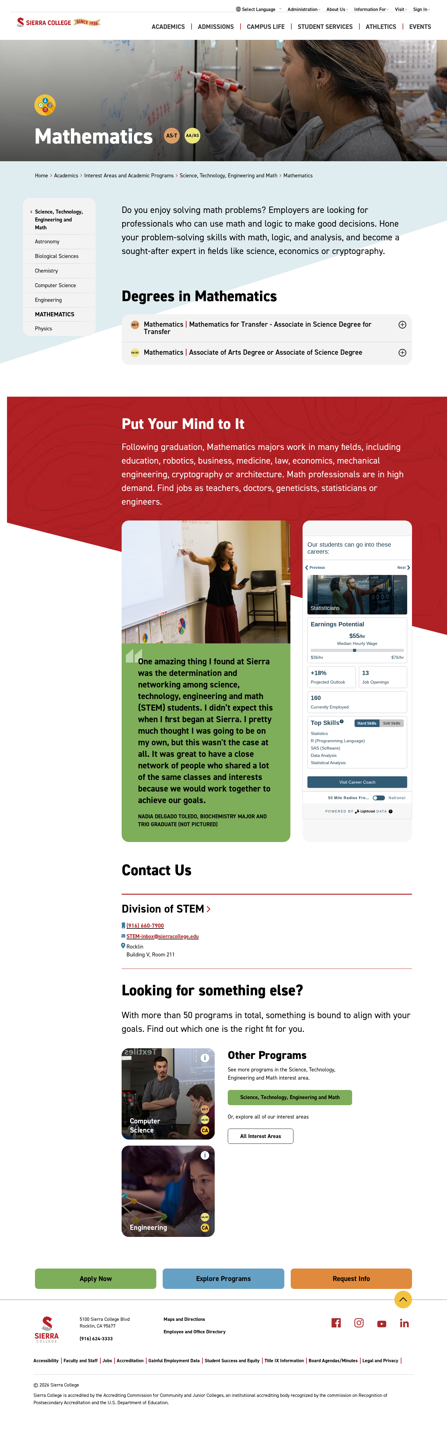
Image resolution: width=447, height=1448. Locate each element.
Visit (399, 9)
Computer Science (55, 285)
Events (420, 27)
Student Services (325, 27)
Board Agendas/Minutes (333, 1360)
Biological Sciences (56, 256)
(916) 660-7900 (145, 925)
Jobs (107, 1360)
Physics (43, 328)
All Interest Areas (260, 1136)
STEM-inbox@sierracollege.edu (162, 936)
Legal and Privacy (380, 1360)
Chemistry (46, 270)
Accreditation (130, 1360)
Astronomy (47, 241)
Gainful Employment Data (174, 1360)
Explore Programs (223, 1278)
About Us (336, 9)
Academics (168, 27)
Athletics (381, 27)
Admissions (216, 27)
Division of (163, 908)
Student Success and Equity (232, 1360)
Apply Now (96, 1278)
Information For (370, 9)
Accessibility (46, 1360)
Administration (302, 9)
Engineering (48, 300)
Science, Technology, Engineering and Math (59, 219)
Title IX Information (284, 1360)
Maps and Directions (184, 1319)
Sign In (420, 9)
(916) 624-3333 (96, 1338)
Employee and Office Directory (195, 1331)
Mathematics (54, 314)
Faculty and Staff (81, 1360)
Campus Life (266, 27)
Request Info (351, 1278)
